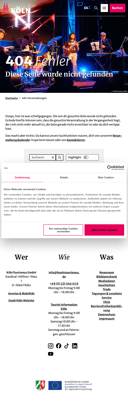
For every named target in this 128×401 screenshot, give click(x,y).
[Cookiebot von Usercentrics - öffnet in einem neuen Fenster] (109, 167)
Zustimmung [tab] (22, 177)
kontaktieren (76, 140)
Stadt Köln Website (21, 300)
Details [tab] (64, 177)
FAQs (106, 302)
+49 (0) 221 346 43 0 (64, 284)
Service (107, 298)
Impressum (106, 318)
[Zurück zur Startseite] (16, 8)
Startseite (11, 98)
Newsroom (106, 272)
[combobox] (46, 157)
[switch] (86, 157)
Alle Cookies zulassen (104, 229)
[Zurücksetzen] (53, 157)
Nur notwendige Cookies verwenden (63, 230)
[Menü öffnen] (104, 8)
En (86, 8)
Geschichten (106, 285)
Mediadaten (106, 281)
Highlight (74, 157)
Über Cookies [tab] (106, 177)
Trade (107, 289)
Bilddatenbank (106, 276)
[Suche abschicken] (59, 157)
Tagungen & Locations (107, 293)
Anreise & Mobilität (21, 293)
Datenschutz (106, 314)
